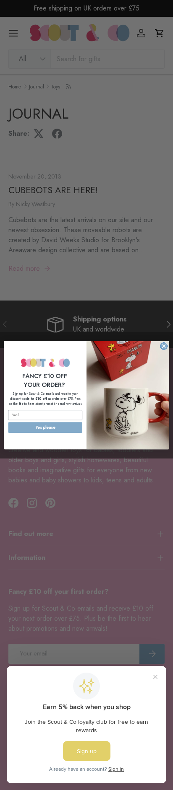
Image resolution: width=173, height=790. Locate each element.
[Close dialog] (164, 346)
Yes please (45, 427)
